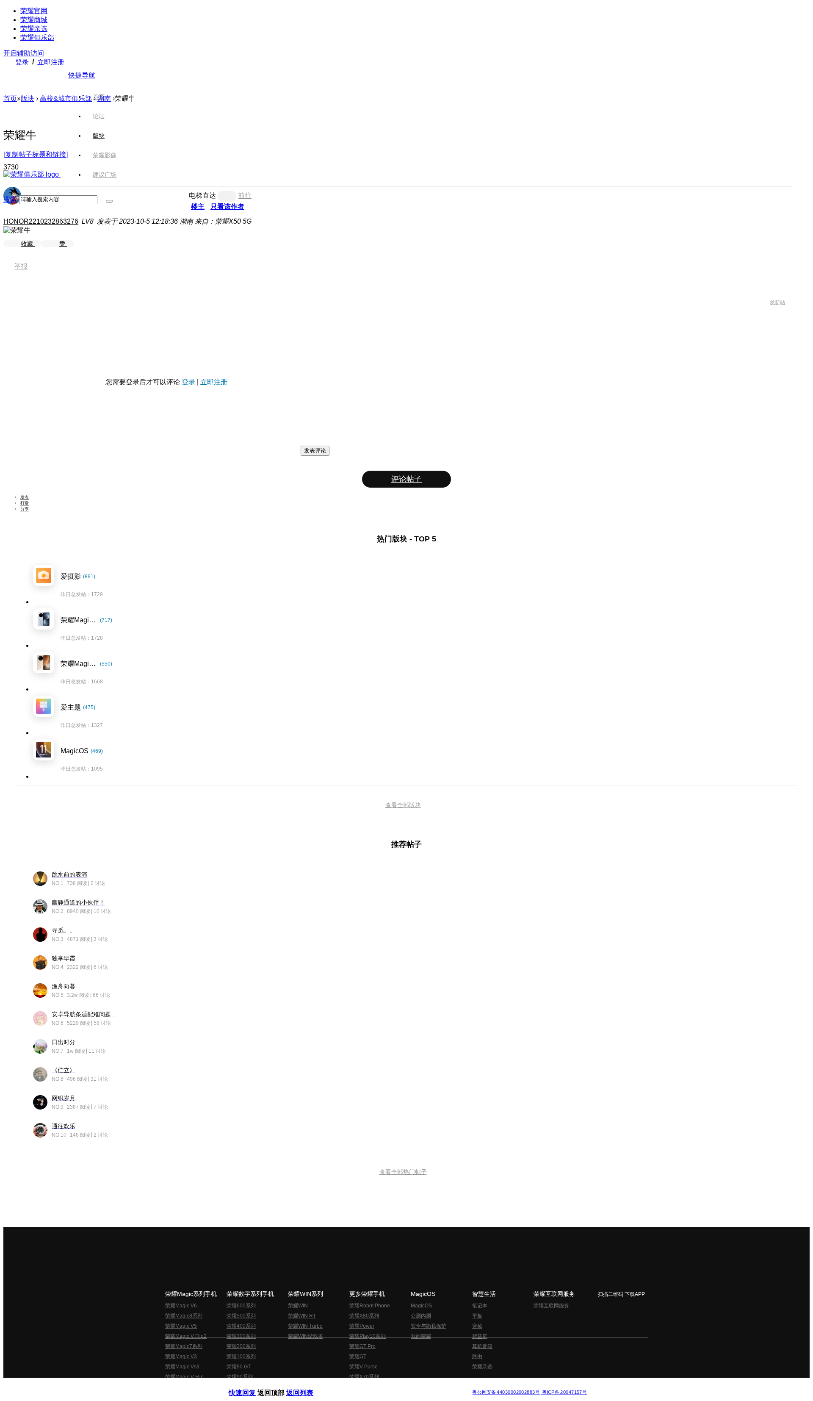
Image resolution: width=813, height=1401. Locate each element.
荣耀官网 (33, 10)
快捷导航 (81, 75)
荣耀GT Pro (362, 1346)
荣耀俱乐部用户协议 (251, 1385)
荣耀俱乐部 (37, 37)
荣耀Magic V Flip (184, 1377)
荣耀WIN (298, 1306)
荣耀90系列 (240, 1377)
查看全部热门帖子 (403, 1171)
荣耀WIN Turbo (305, 1326)
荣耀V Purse (363, 1367)
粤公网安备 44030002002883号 (505, 1392)
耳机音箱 (482, 1346)
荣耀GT (357, 1356)
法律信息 (378, 1385)
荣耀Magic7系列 (183, 1346)
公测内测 (421, 1316)
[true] (109, 201)
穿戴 (477, 1326)
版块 (27, 98)
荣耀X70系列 (364, 1377)
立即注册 (50, 62)
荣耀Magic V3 (181, 1356)
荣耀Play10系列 (367, 1336)
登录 (22, 62)
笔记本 (479, 1306)
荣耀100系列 (241, 1356)
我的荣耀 (421, 1336)
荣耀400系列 (241, 1326)
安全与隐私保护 (428, 1326)
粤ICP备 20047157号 (564, 1392)
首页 (99, 96)
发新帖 (777, 302)
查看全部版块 (403, 805)
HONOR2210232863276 (40, 221)
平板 (477, 1316)
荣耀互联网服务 (551, 1306)
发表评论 (315, 450)
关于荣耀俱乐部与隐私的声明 (307, 1385)
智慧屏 (479, 1336)
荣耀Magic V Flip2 (186, 1336)
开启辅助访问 (23, 53)
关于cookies (355, 1385)
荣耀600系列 (241, 1306)
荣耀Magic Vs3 (182, 1367)
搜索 (10, 199)
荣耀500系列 (241, 1316)
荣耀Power (361, 1326)
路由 (477, 1356)
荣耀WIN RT (302, 1316)
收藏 (28, 243)
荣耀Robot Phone (369, 1306)
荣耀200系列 (241, 1346)
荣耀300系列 (241, 1336)
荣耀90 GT (239, 1367)
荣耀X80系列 (364, 1316)
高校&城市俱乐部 (66, 98)
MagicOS (421, 1306)
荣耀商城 (33, 19)
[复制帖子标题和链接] (35, 154)
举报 (21, 266)
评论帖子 (406, 479)
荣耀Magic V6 (181, 1306)
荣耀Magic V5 (181, 1326)
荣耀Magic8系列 (183, 1316)
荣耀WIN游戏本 (305, 1336)
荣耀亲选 (33, 28)
